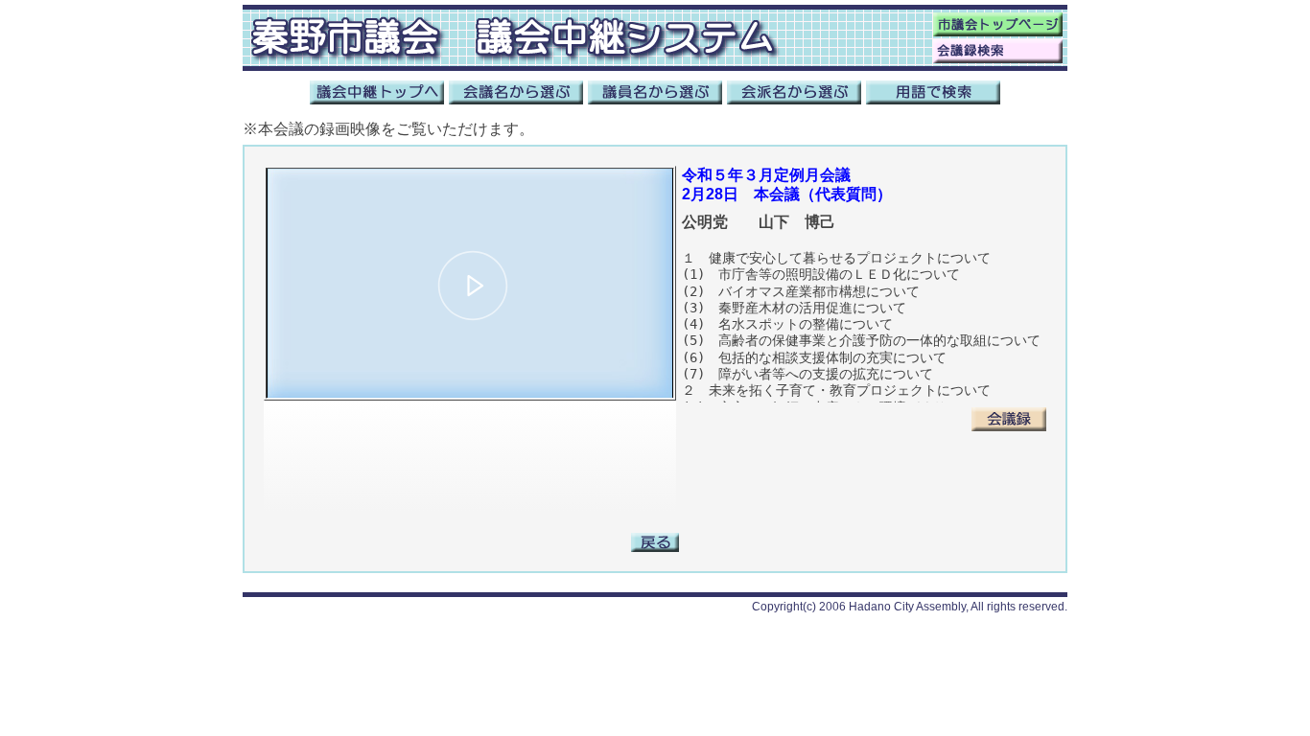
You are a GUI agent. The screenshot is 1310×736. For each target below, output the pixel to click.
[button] (473, 285)
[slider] (470, 351)
